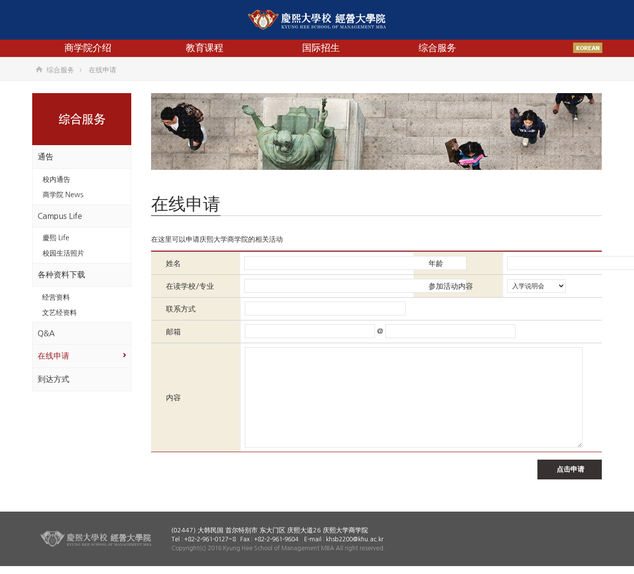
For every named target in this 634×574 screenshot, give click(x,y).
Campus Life (60, 216)
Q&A (46, 333)
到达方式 (53, 379)
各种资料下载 (61, 274)
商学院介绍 (87, 47)
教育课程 (204, 47)
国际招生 (321, 47)
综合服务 (437, 47)
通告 (45, 156)
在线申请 (53, 356)
